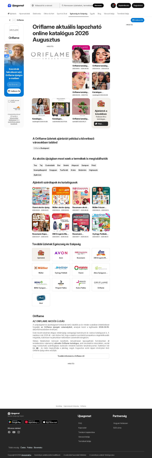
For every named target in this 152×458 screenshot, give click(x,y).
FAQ (80, 423)
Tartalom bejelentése (86, 432)
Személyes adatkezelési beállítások (47, 455)
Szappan (53, 170)
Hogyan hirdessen (120, 423)
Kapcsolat (82, 428)
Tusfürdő (64, 170)
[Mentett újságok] (113, 5)
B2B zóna (117, 428)
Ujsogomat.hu (26, 455)
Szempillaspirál (40, 170)
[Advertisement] (50, 64)
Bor (58, 165)
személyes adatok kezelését (14, 123)
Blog (99, 14)
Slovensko (38, 447)
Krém (73, 170)
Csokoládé (50, 165)
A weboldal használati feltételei (75, 455)
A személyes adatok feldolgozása (101, 455)
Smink (66, 165)
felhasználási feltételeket (13, 119)
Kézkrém (82, 170)
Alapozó (75, 165)
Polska (29, 447)
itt (37, 348)
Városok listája (109, 14)
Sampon (85, 165)
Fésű (94, 165)
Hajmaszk (93, 170)
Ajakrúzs (37, 175)
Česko (23, 447)
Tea (35, 165)
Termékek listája (123, 14)
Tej (41, 165)
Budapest (41, 148)
